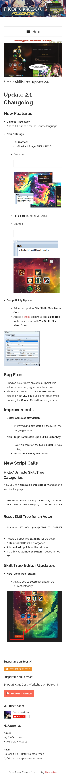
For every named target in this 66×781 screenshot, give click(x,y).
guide (27, 316)
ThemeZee (51, 772)
